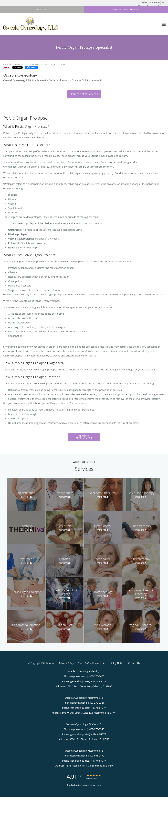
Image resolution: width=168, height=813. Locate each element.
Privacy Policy (66, 663)
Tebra (98, 784)
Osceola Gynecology (13, 64)
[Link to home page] (30, 24)
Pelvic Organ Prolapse (54, 64)
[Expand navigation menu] (163, 24)
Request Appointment (84, 94)
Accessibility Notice (113, 663)
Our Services (33, 64)
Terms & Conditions (88, 663)
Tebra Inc (50, 663)
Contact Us (134, 663)
